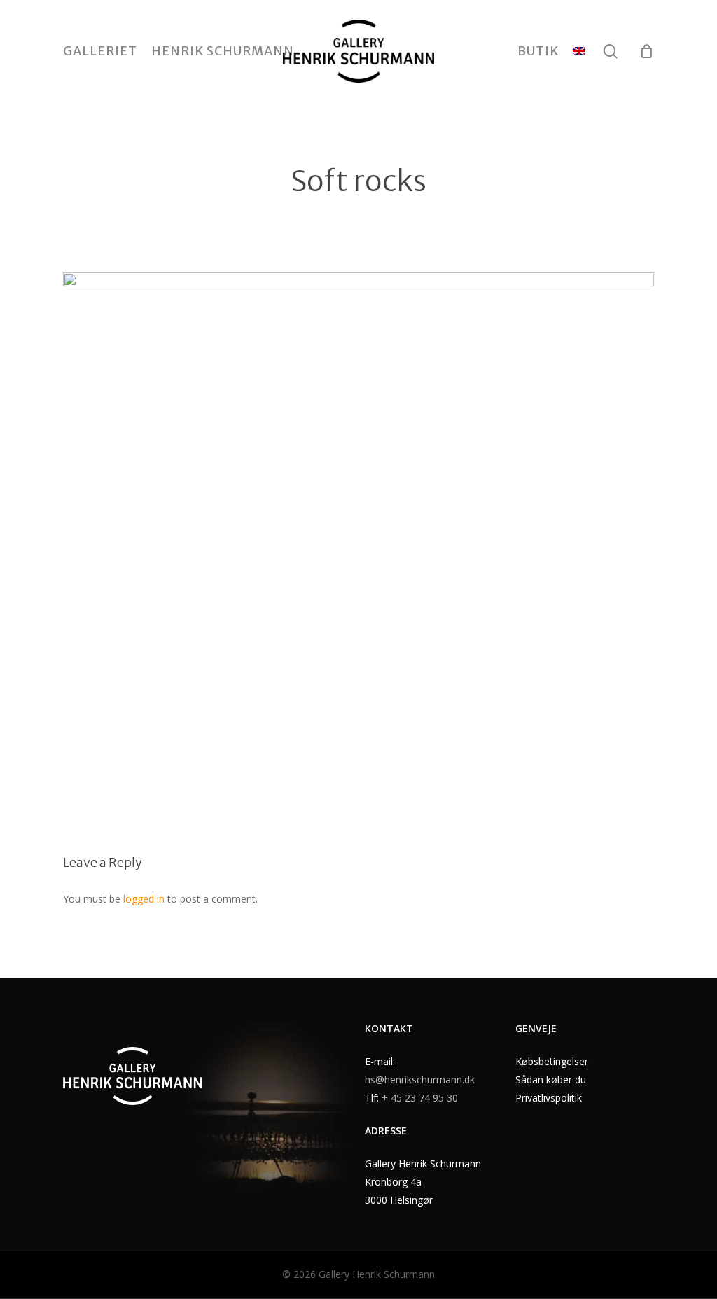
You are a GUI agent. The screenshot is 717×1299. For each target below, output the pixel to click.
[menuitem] (579, 51)
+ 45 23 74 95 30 (420, 1097)
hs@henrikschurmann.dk (420, 1079)
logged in (144, 898)
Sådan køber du (550, 1079)
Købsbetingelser (551, 1061)
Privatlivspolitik (548, 1097)
